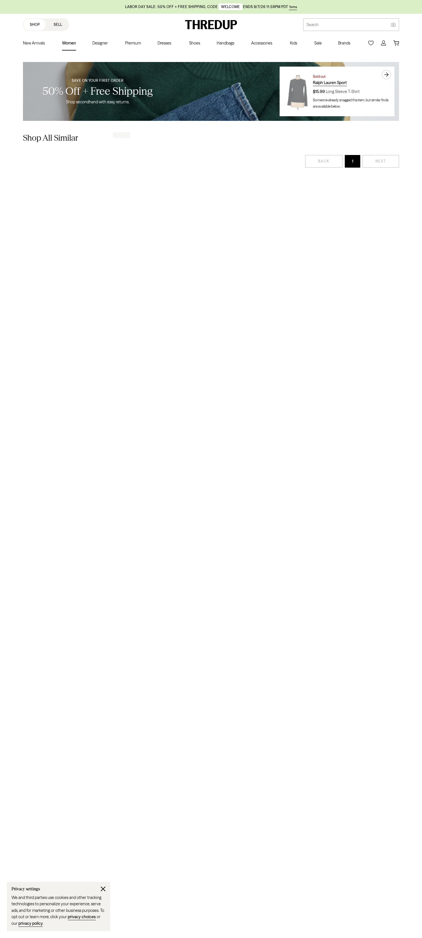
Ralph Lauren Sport (330, 82)
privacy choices (82, 916)
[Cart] (396, 43)
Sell (58, 24)
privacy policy (30, 923)
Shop (35, 24)
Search (313, 24)
